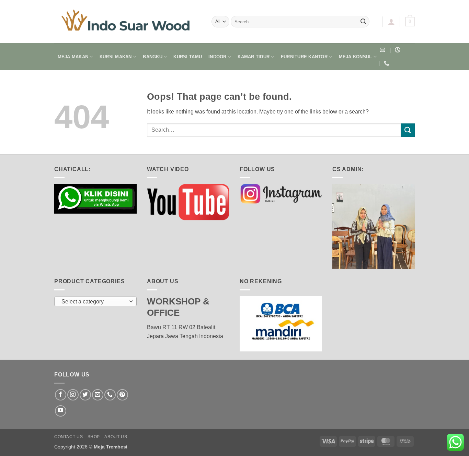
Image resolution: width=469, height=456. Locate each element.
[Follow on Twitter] (85, 394)
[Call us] (110, 394)
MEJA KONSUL (355, 56)
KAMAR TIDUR (254, 56)
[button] (391, 21)
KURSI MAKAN (116, 56)
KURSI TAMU (187, 56)
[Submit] (363, 21)
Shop (94, 436)
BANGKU (152, 56)
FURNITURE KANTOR (304, 56)
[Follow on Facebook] (60, 394)
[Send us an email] (97, 394)
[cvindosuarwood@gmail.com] (383, 50)
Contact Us (68, 436)
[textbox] (94, 302)
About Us (115, 436)
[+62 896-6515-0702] (387, 63)
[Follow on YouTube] (60, 411)
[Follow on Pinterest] (122, 394)
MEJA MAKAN (73, 56)
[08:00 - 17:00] (398, 50)
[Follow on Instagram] (73, 394)
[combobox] (95, 301)
